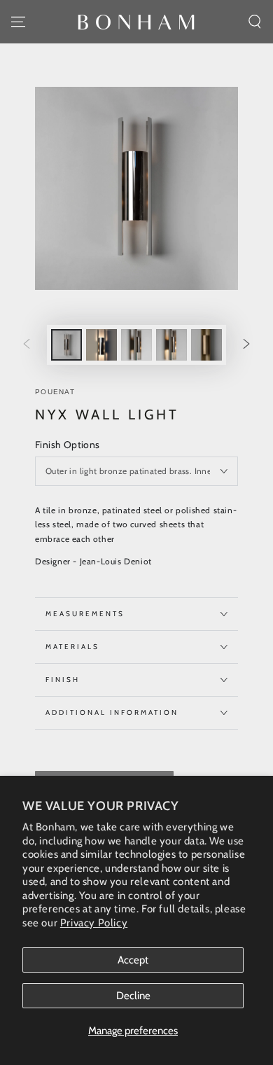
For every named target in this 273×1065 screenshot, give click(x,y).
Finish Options (67, 444)
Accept (133, 960)
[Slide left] (26, 345)
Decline (133, 995)
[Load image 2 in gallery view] (101, 345)
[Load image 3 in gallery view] (136, 345)
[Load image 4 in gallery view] (171, 345)
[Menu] (18, 22)
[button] (255, 22)
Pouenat (55, 392)
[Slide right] (246, 345)
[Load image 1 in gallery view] (66, 345)
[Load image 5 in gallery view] (206, 345)
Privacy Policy (93, 923)
